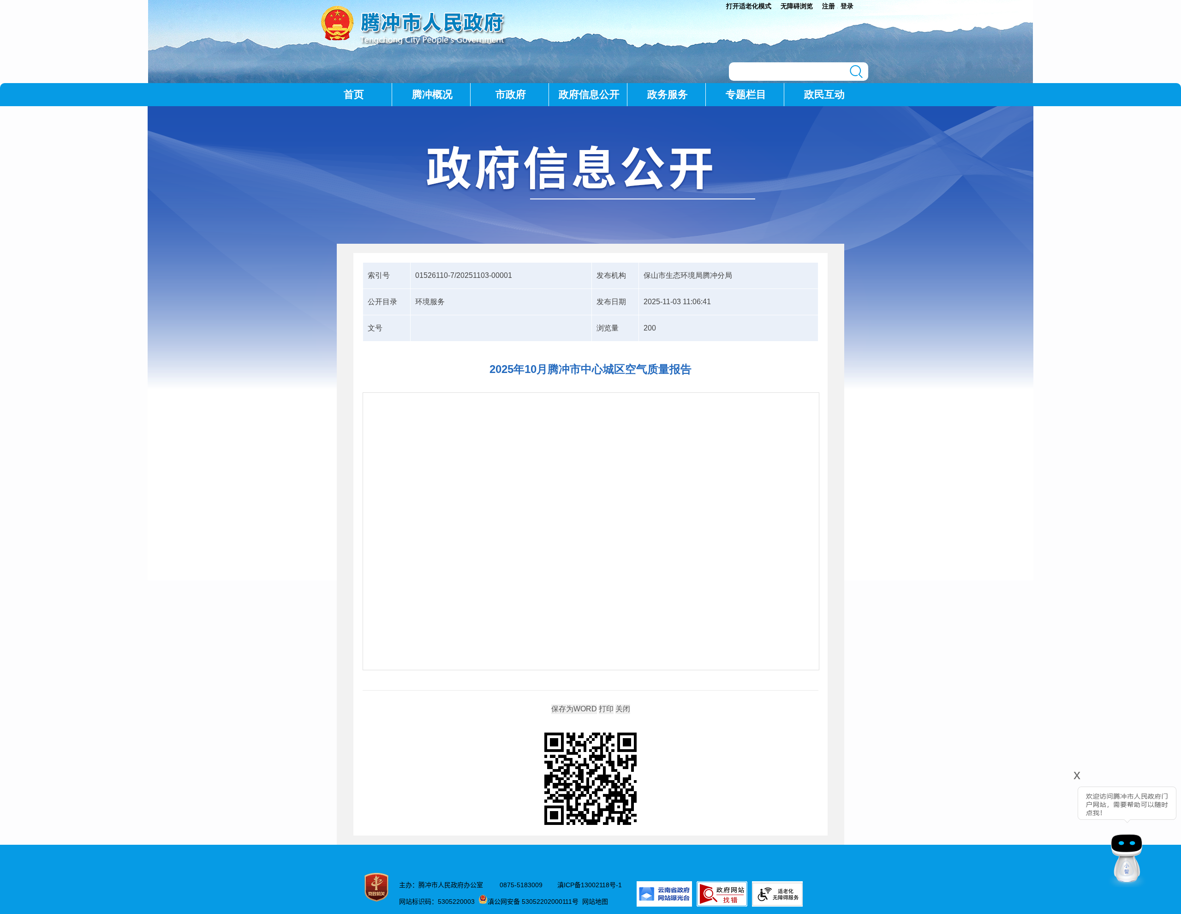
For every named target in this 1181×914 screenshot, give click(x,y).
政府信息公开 (589, 94)
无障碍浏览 (797, 6)
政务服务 (667, 94)
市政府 (510, 94)
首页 (354, 94)
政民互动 (824, 94)
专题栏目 (746, 94)
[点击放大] (590, 779)
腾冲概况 (432, 94)
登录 (847, 6)
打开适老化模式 (748, 6)
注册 (828, 6)
